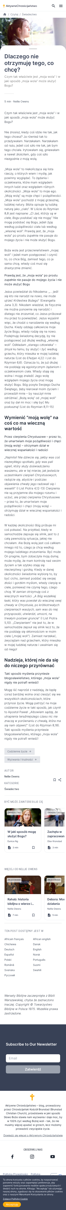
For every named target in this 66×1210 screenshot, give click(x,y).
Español (9, 954)
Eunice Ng (13, 841)
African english (42, 939)
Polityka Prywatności (15, 1174)
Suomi (36, 964)
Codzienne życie (17, 751)
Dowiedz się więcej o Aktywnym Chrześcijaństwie (33, 1135)
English (37, 949)
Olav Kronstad (54, 841)
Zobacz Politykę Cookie (15, 1198)
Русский (9, 975)
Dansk (37, 944)
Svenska (9, 970)
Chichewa (10, 944)
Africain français (14, 939)
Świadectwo (29, 14)
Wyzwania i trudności (20, 759)
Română (9, 964)
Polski (7, 959)
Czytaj (14, 14)
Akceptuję (12, 1204)
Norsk (36, 954)
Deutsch (9, 949)
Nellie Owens (21, 101)
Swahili (37, 970)
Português (39, 959)
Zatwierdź (33, 1069)
